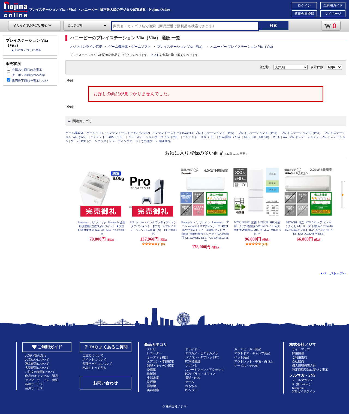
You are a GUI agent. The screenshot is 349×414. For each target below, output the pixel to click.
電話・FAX (192, 377)
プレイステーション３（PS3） (301, 132)
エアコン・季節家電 (160, 361)
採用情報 (298, 353)
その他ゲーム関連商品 (156, 141)
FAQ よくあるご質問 (108, 347)
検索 (273, 25)
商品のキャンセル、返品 (41, 375)
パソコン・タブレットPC (202, 357)
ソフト (154, 54)
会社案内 (298, 361)
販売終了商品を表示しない (30, 80)
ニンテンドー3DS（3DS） (107, 137)
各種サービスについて (97, 363)
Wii (284, 137)
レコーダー (154, 353)
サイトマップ (301, 349)
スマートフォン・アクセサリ (204, 369)
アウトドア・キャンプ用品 (252, 353)
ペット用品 (241, 357)
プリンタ (191, 365)
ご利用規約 (299, 357)
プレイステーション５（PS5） (215, 132)
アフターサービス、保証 (41, 380)
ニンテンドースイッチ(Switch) (172, 132)
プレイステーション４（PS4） (258, 132)
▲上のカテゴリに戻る (26, 50)
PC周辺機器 (193, 361)
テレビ (151, 349)
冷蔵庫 (151, 369)
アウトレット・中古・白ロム (253, 361)
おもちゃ (191, 386)
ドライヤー (192, 349)
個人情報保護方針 (304, 365)
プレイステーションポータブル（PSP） (153, 137)
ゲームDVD (78, 141)
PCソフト (191, 390)
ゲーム (189, 381)
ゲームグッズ (97, 141)
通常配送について (37, 363)
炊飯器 (151, 373)
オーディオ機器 (157, 357)
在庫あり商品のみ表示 (27, 69)
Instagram (298, 387)
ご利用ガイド (333, 5)
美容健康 (153, 390)
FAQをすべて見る (94, 367)
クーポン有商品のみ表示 (28, 75)
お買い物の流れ (35, 355)
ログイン (304, 5)
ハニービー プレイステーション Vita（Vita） (242, 47)
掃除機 (151, 386)
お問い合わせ (105, 383)
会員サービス (34, 388)
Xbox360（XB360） (257, 137)
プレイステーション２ (304, 137)
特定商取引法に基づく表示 (310, 369)
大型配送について (37, 367)
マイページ (333, 14)
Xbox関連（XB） (230, 137)
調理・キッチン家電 (160, 365)
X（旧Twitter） (302, 384)
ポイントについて (94, 359)
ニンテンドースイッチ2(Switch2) (128, 132)
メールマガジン (302, 380)
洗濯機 (151, 381)
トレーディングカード (124, 141)
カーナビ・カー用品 (247, 349)
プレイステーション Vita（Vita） (180, 47)
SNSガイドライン (303, 391)
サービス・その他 (246, 365)
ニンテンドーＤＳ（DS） (199, 137)
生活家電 (153, 377)
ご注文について (92, 355)
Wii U (276, 137)
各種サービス (34, 384)
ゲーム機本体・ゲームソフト (129, 47)
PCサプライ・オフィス (200, 373)
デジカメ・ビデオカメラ (201, 353)
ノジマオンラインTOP (86, 47)
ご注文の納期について (40, 371)
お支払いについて (37, 359)
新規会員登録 (304, 14)
